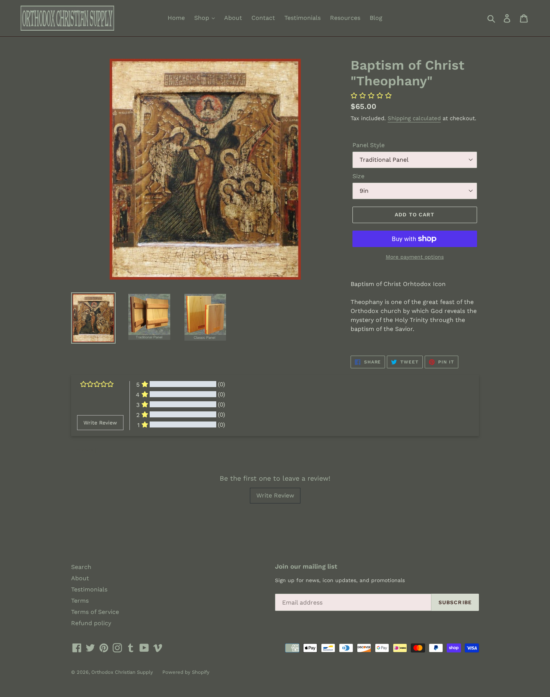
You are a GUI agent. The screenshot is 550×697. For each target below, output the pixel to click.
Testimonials (302, 17)
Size (358, 176)
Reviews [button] (86, 450)
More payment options (415, 257)
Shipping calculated (414, 118)
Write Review (275, 495)
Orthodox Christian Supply (122, 672)
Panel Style (368, 145)
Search (81, 566)
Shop (202, 17)
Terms (80, 600)
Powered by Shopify (186, 672)
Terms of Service (95, 611)
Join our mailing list (306, 566)
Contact (263, 17)
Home (176, 17)
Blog (376, 17)
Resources (345, 17)
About (233, 17)
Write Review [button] (100, 423)
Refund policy (91, 623)
